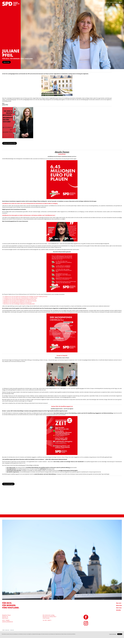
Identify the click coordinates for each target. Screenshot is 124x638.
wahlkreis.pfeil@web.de (114, 2)
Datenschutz (7, 630)
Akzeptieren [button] (120, 634)
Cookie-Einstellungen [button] (112, 634)
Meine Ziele (6, 62)
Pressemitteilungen (8, 484)
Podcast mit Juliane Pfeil (10, 143)
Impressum (12, 630)
